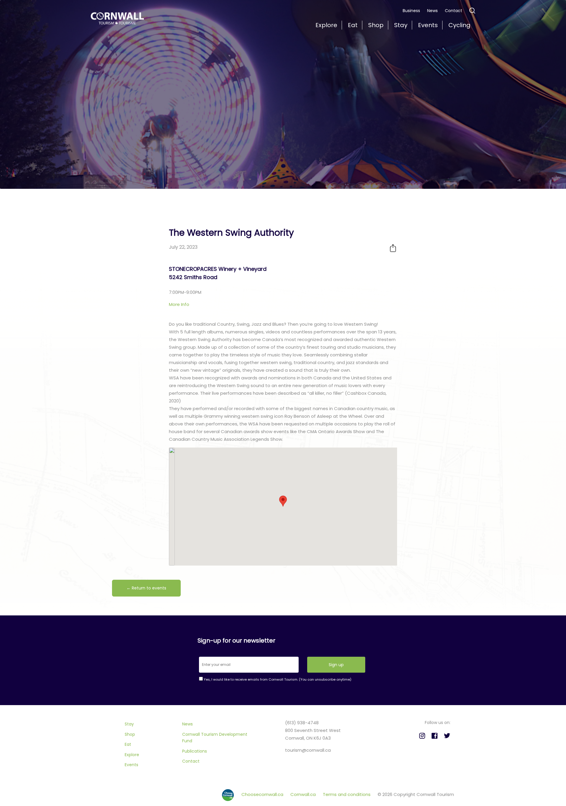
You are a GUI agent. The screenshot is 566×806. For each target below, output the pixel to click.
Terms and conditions (347, 794)
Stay (129, 724)
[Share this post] (393, 248)
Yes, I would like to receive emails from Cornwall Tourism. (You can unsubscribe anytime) (277, 679)
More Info (179, 304)
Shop (130, 734)
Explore (132, 755)
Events (131, 765)
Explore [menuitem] (326, 25)
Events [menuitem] (428, 25)
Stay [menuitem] (400, 25)
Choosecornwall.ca (262, 794)
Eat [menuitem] (353, 25)
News (432, 11)
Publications (194, 751)
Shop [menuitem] (376, 25)
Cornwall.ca (303, 794)
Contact (453, 11)
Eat (128, 744)
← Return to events (146, 588)
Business (411, 11)
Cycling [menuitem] (459, 25)
